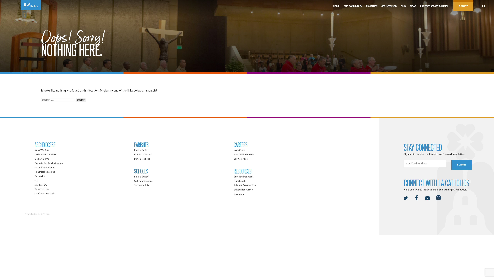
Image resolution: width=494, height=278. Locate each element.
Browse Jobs (241, 159)
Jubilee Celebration (245, 185)
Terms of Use (42, 189)
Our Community (353, 6)
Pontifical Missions (45, 172)
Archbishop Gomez (45, 154)
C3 (36, 180)
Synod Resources (243, 190)
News (413, 6)
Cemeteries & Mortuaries (49, 163)
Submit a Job (141, 185)
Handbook (239, 181)
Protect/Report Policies (434, 6)
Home (336, 6)
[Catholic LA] (31, 5)
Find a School (141, 177)
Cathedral (40, 176)
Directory (239, 194)
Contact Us (41, 185)
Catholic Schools (143, 181)
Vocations (239, 150)
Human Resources (244, 154)
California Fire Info (45, 193)
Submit (461, 165)
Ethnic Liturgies (143, 154)
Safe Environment (243, 177)
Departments (42, 159)
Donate (463, 6)
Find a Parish (141, 150)
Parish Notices (142, 159)
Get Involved (389, 6)
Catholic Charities (44, 167)
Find (403, 6)
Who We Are (42, 150)
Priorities (371, 6)
